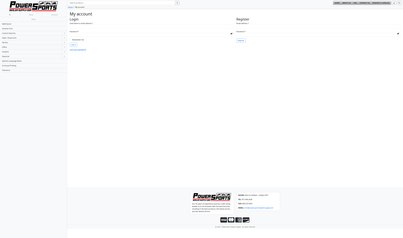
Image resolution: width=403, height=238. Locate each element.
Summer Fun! (7, 28)
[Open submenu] (64, 33)
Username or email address (85, 23)
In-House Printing (9, 65)
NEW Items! (6, 24)
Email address (246, 23)
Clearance (6, 70)
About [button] (346, 3)
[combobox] (121, 3)
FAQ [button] (355, 3)
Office (4, 47)
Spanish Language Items (12, 61)
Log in (73, 45)
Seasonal (5, 56)
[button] (394, 3)
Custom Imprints (9, 33)
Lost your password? (78, 49)
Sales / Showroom (9, 38)
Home (70, 7)
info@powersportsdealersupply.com (258, 208)
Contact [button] (364, 3)
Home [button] (337, 3)
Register (241, 40)
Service (5, 42)
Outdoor (5, 52)
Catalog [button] (381, 3)
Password (78, 31)
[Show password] (231, 33)
